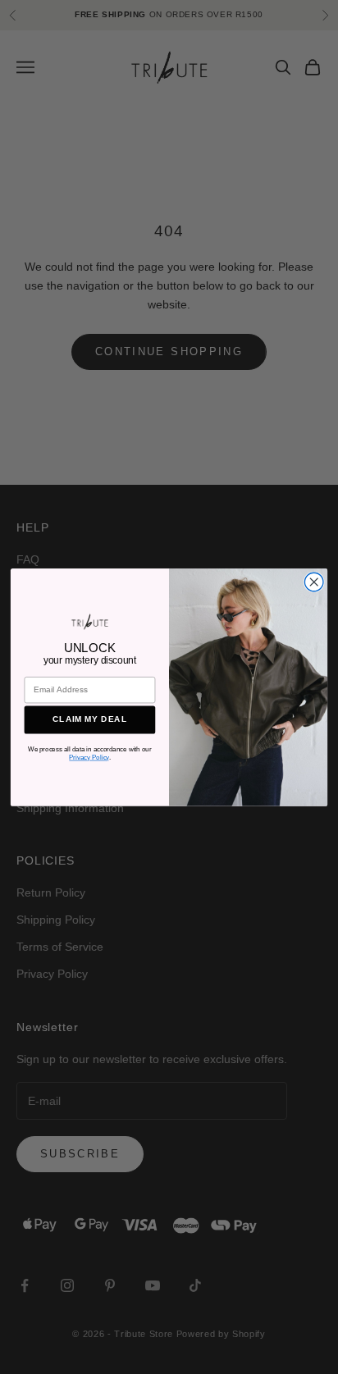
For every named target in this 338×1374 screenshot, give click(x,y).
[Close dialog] (313, 582)
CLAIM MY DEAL (90, 719)
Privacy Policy (88, 757)
